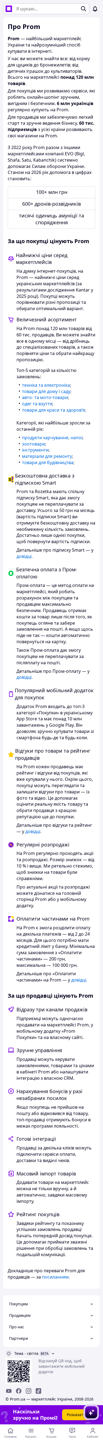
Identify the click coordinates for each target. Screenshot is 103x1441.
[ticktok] (38, 1391)
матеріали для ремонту (47, 456)
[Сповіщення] (95, 8)
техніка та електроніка (46, 385)
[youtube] (8, 1391)
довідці (24, 556)
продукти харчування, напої (52, 438)
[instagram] (28, 1391)
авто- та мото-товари (45, 397)
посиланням (55, 1277)
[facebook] (18, 1391)
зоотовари (33, 444)
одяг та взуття (37, 404)
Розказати (76, 1414)
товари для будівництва (47, 462)
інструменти (35, 450)
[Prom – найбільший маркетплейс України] (9, 9)
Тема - (26, 1353)
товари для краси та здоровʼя (53, 410)
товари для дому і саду (46, 391)
